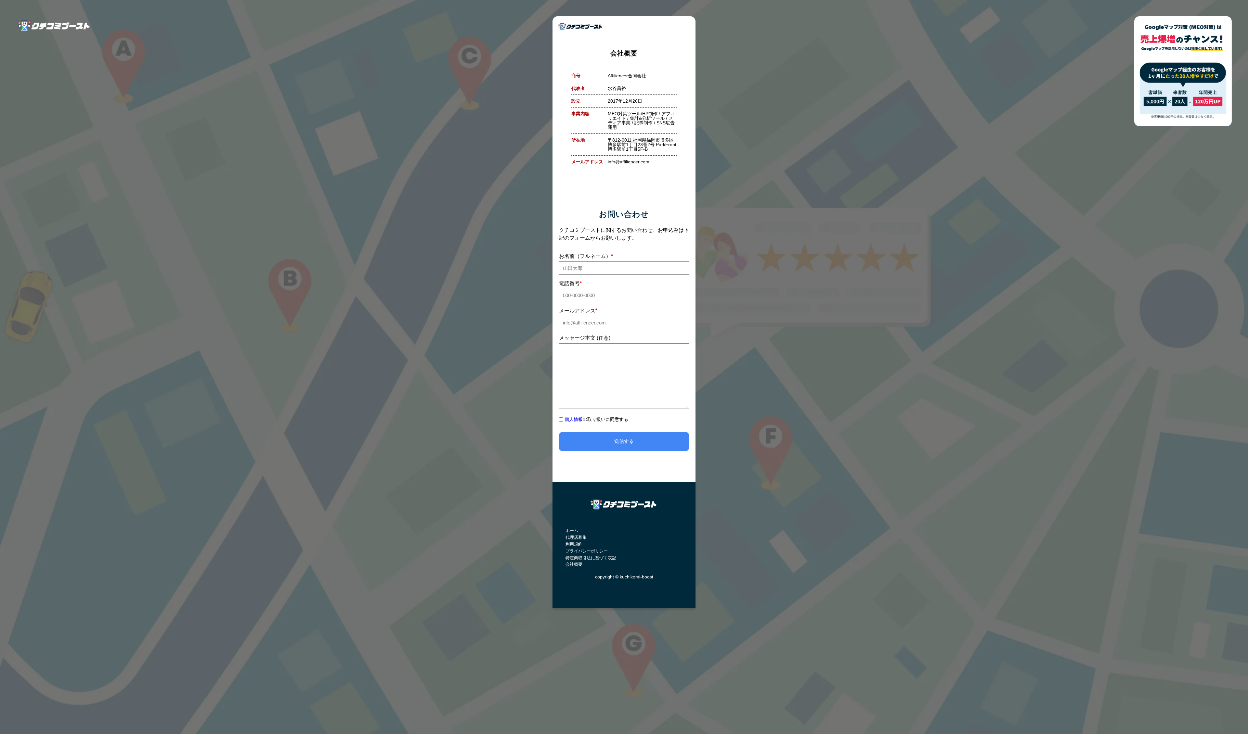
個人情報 (574, 419)
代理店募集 (576, 537)
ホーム (572, 530)
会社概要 (574, 564)
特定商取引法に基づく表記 (591, 557)
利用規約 (574, 544)
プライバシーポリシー (587, 551)
